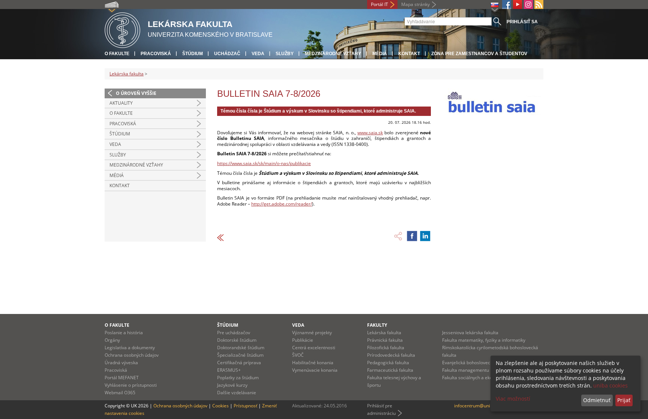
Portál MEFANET (122, 377)
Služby (285, 53)
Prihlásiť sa (522, 21)
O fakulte (117, 53)
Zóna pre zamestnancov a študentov (479, 53)
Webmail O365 (120, 392)
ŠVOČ (298, 355)
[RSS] (538, 4)
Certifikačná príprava (239, 362)
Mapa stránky (415, 4)
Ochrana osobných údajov (132, 355)
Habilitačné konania (312, 362)
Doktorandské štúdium (240, 347)
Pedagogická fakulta (388, 362)
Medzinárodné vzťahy (333, 53)
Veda (258, 53)
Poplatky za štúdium (238, 377)
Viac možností (513, 398)
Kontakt (409, 53)
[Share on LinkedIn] (425, 236)
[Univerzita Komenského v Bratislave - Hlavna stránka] (122, 29)
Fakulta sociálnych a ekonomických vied (483, 377)
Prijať (623, 400)
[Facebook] (506, 4)
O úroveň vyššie (136, 93)
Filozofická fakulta (385, 347)
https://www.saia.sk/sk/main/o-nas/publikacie (264, 163)
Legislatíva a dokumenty (130, 347)
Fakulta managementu (465, 370)
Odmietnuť (596, 400)
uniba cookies (610, 385)
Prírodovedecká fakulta (391, 355)
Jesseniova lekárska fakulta (470, 332)
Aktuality (121, 103)
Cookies (220, 405)
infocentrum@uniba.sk (477, 405)
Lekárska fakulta (127, 74)
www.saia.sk (370, 132)
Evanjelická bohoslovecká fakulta (476, 362)
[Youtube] (517, 4)
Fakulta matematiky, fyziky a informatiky (483, 340)
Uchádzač (227, 53)
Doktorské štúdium (236, 340)
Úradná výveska (121, 362)
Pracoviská (156, 53)
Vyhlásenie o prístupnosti (131, 385)
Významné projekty (312, 332)
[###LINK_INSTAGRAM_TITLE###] (528, 4)
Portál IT (379, 4)
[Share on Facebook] (412, 236)
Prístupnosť (245, 405)
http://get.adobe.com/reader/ (281, 204)
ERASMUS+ (229, 370)
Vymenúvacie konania (315, 370)
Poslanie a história (124, 332)
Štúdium (192, 53)
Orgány (112, 340)
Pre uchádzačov (233, 332)
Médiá (379, 53)
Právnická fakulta (385, 340)
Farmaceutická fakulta (390, 370)
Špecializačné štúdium (240, 355)
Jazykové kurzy (232, 385)
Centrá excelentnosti (313, 347)
